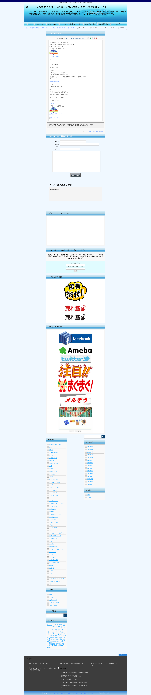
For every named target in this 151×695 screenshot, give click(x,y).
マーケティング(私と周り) (56, 533)
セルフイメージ (53, 501)
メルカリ (51, 541)
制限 (53, 637)
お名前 (57, 141)
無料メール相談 (52, 24)
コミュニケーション (55, 482)
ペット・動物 (53, 527)
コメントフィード (54, 602)
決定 (60, 641)
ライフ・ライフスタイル (56, 549)
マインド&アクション (55, 536)
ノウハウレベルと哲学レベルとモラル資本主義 (74, 682)
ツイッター (52, 509)
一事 (50, 635)
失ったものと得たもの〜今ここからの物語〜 (103, 663)
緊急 (54, 643)
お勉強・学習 (53, 458)
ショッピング (53, 493)
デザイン (51, 511)
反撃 (58, 637)
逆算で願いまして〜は (35, 663)
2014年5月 (90, 465)
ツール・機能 (53, 506)
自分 (61, 643)
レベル (55, 633)
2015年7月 (90, 452)
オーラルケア (53, 455)
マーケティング (58, 631)
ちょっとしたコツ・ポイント (57, 503)
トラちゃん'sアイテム (55, 514)
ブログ (57, 149)
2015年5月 (90, 457)
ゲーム (51, 476)
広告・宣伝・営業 (54, 562)
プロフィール (39, 24)
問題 (61, 637)
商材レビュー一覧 (90, 24)
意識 (64, 639)
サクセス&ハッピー (54, 490)
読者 (51, 645)
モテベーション (53, 546)
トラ (53, 629)
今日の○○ (52, 557)
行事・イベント (53, 576)
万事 (56, 635)
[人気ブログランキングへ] (54, 55)
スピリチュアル (53, 495)
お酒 (76, 38)
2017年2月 (90, 447)
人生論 (51, 554)
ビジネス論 (52, 519)
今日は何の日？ (53, 560)
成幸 (52, 641)
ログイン (89, 497)
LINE (50, 447)
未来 (50, 573)
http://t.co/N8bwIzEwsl (55, 81)
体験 (51, 637)
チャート (57, 626)
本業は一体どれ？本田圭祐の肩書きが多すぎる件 (74, 672)
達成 (55, 645)
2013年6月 (90, 471)
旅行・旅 (51, 568)
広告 (55, 639)
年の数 (52, 639)
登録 (88, 495)
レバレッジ (52, 552)
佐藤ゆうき (77, 663)
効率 (56, 637)
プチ (62, 629)
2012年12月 (90, 484)
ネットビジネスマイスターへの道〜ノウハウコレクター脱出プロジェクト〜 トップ (49, 28)
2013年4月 (90, 476)
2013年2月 (90, 481)
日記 (55, 641)
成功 (49, 641)
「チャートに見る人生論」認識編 (93, 131)
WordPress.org (53, 605)
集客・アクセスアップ (55, 581)
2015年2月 (90, 460)
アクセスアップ (57, 625)
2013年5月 (90, 473)
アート (75, 28)
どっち (49, 625)
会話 (48, 637)
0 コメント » (82, 38)
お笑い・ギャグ (53, 463)
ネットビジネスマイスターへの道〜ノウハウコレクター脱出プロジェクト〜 (67, 7)
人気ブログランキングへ (56, 56)
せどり (51, 498)
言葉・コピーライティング (56, 579)
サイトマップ (116, 24)
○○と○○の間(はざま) (55, 444)
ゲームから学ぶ (53, 479)
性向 (61, 639)
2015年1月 (90, 463)
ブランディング (53, 522)
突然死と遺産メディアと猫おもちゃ (71, 676)
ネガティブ (57, 629)
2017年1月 (90, 449)
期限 (58, 641)
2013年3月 (90, 479)
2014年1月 (90, 468)
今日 (64, 635)
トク (44, 663)
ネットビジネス (53, 517)
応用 (58, 639)
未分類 (51, 570)
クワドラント (53, 474)
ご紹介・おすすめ (54, 487)
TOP (30, 24)
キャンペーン (53, 471)
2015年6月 (90, 455)
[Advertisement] (75, 231)
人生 (60, 634)
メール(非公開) (56, 145)
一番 (53, 635)
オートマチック (53, 452)
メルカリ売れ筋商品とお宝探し (70, 679)
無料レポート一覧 (75, 24)
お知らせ (51, 460)
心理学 (51, 565)
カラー (51, 468)
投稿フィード (53, 600)
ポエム (51, 530)
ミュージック (53, 538)
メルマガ (63, 24)
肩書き (57, 643)
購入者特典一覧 (103, 24)
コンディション (53, 485)
